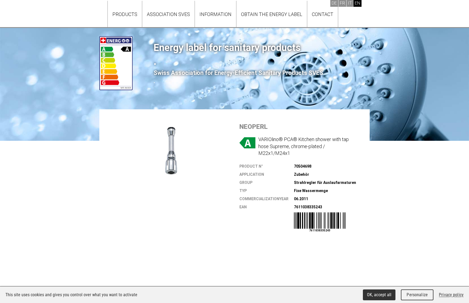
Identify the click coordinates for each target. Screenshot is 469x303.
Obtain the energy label (271, 14)
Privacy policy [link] (451, 294)
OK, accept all (379, 294)
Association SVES (168, 14)
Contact (322, 14)
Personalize (417, 294)
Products (124, 14)
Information (215, 14)
